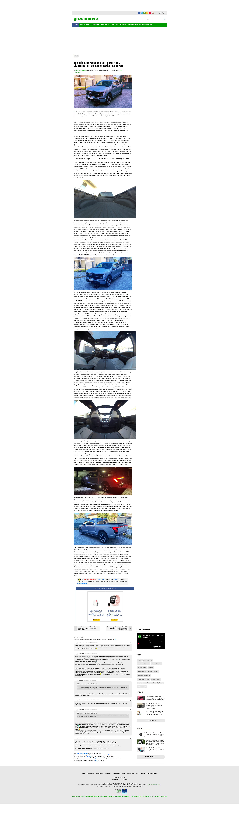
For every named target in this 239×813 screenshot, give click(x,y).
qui (96, 760)
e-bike (139, 660)
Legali (82, 796)
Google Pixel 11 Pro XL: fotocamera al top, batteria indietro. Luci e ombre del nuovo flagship (154, 706)
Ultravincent (82, 700)
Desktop (115, 779)
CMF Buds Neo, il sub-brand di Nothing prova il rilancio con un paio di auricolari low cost (155, 749)
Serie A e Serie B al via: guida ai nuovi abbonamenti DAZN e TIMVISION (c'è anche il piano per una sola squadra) (155, 742)
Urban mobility (142, 667)
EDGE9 (123, 774)
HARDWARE (90, 774)
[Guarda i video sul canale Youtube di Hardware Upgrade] (150, 13)
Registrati (164, 13)
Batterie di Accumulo (144, 675)
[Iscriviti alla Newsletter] (144, 13)
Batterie (150, 667)
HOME (83, 774)
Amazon (115, 579)
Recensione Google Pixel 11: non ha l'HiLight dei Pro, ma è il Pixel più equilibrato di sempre (155, 698)
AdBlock (118, 796)
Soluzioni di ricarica (143, 664)
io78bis (81, 680)
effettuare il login (82, 753)
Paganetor (81, 642)
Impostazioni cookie (160, 796)
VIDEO (137, 774)
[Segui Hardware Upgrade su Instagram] (153, 13)
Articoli (140, 692)
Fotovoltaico (141, 683)
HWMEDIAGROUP (152, 774)
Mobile (124, 779)
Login (159, 13)
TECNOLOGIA (95, 25)
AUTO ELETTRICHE (85, 25)
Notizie (139, 728)
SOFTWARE (108, 774)
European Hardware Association (118, 791)
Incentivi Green (155, 679)
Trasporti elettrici (156, 664)
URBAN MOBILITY (133, 25)
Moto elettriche (147, 660)
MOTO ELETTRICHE (121, 25)
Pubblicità (111, 796)
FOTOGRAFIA (130, 774)
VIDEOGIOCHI (99, 774)
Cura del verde (142, 687)
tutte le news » (150, 757)
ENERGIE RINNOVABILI (145, 25)
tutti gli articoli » (150, 720)
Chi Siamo (75, 796)
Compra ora (96, 619)
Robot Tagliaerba (158, 683)
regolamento (98, 758)
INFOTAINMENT (104, 25)
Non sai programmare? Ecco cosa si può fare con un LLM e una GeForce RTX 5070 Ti (155, 713)
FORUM (143, 774)
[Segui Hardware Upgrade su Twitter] (142, 13)
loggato (89, 756)
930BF (80, 738)
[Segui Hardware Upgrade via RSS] (147, 13)
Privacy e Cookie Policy (92, 796)
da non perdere (82, 583)
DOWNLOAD (116, 774)
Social (147, 796)
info (115, 639)
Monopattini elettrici (143, 679)
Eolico (149, 683)
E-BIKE (112, 25)
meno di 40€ (101, 579)
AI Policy (104, 796)
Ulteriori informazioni (154, 784)
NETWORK (76, 25)
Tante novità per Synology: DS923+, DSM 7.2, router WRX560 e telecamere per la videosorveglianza (117, 628)
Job (151, 796)
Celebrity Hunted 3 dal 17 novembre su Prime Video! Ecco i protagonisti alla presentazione (88, 628)
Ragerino (81, 653)
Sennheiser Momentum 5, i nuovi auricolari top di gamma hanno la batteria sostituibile (155, 734)
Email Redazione (135, 796)
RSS (143, 796)
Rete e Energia (142, 671)
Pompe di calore (153, 671)
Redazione (125, 796)
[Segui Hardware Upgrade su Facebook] (139, 13)
